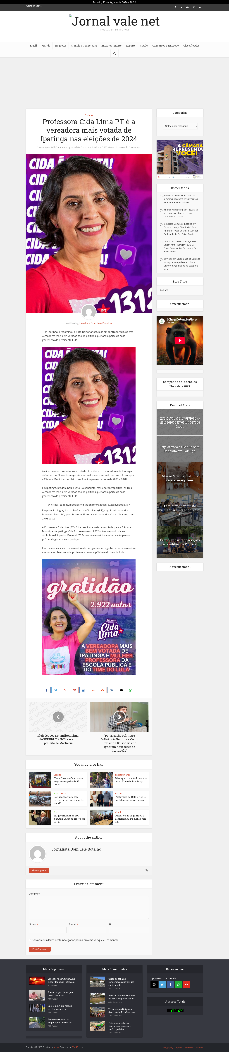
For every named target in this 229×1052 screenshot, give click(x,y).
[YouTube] (186, 984)
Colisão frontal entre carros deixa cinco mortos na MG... (69, 800)
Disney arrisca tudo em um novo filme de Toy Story (131, 780)
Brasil (33, 45)
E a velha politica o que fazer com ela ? (60, 994)
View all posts (39, 870)
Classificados (191, 45)
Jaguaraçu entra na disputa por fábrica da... (60, 1021)
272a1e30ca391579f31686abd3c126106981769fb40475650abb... (180, 422)
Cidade (89, 115)
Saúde (144, 45)
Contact (199, 1047)
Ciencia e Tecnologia (84, 45)
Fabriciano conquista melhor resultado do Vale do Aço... (180, 510)
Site (111, 924)
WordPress (77, 1047)
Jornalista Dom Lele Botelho (85, 147)
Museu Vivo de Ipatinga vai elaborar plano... (180, 478)
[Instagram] (154, 984)
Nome (33, 924)
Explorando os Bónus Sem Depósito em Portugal (180, 449)
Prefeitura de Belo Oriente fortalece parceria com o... (130, 798)
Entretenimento (111, 45)
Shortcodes (189, 1047)
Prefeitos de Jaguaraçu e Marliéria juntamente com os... (130, 818)
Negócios (60, 45)
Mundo (46, 45)
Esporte (131, 45)
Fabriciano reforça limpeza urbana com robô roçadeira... (119, 1026)
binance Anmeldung (173, 209)
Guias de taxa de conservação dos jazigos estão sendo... (121, 982)
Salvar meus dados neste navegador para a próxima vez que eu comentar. (76, 940)
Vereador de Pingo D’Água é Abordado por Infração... (61, 980)
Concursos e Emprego (165, 45)
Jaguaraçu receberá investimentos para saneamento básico (181, 213)
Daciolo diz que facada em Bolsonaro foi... (60, 1007)
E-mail (73, 924)
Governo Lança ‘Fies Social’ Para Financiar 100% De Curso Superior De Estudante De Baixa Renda (181, 231)
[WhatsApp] (178, 984)
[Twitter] (162, 984)
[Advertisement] (114, 80)
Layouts (178, 1047)
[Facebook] (170, 984)
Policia (64, 793)
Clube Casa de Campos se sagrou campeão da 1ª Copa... (68, 781)
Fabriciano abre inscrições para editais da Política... (180, 542)
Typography (167, 1047)
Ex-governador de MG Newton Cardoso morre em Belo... (69, 818)
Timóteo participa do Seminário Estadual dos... (122, 1011)
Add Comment (58, 147)
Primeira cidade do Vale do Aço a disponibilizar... (121, 997)
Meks (56, 1047)
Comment (34, 893)
